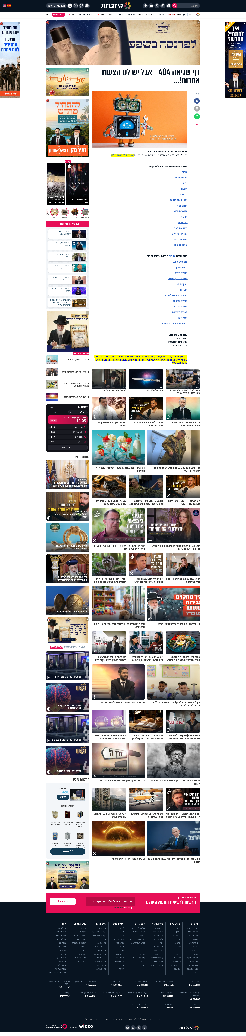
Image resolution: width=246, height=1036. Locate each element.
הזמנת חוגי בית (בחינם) (87, 993)
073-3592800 (116, 985)
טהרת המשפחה (80, 935)
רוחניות (183, 194)
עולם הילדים (150, 14)
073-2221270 (65, 996)
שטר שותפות (170, 14)
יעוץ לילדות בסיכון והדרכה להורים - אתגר (58, 982)
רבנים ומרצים (101, 923)
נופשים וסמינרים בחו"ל (140, 1004)
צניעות (83, 946)
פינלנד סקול (120, 943)
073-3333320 (64, 987)
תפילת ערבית (180, 306)
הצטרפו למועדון (57, 15)
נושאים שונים (118, 923)
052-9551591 (142, 996)
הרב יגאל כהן (101, 943)
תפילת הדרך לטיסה (177, 278)
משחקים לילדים (139, 946)
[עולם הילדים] (87, 5)
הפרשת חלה (81, 961)
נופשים (195, 954)
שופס (110, 14)
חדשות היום (176, 935)
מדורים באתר (175, 923)
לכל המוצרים (68, 851)
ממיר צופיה (196, 1004)
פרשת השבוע (180, 211)
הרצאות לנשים (80, 957)
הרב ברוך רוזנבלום (100, 954)
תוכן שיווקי (177, 969)
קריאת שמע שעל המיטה (175, 295)
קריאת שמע (61, 950)
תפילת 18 (182, 317)
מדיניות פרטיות (192, 928)
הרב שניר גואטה (100, 946)
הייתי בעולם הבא (157, 965)
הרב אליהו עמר (101, 969)
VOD (190, 14)
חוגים (143, 965)
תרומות (96, 14)
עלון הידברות (193, 935)
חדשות (179, 14)
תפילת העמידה (179, 312)
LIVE (72, 14)
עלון (115, 14)
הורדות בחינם (180, 239)
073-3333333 (194, 1007)
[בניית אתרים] (86, 1027)
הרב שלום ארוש (100, 961)
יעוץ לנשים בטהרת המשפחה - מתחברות (189, 994)
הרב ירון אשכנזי (101, 950)
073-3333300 (168, 996)
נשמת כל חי (61, 965)
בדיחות (142, 935)
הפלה (84, 950)
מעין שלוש (182, 284)
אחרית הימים (119, 957)
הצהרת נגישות (192, 969)
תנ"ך (122, 932)
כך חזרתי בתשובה (157, 957)
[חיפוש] (174, 5)
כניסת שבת (177, 261)
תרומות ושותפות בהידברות (165, 981)
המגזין (178, 932)
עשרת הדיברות (119, 939)
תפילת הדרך (61, 957)
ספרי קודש (120, 965)
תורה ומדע (182, 205)
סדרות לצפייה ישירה (138, 943)
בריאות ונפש (120, 954)
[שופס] (81, 5)
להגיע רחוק (159, 954)
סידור (172, 256)
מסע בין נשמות (158, 950)
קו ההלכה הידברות (167, 993)
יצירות (143, 961)
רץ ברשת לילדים (139, 932)
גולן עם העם (158, 946)
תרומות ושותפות (192, 957)
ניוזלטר (195, 939)
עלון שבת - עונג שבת (140, 981)
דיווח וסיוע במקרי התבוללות (112, 993)
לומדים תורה (119, 928)
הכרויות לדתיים (179, 233)
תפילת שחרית (180, 300)
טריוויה (142, 954)
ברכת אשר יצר (60, 969)
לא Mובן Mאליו (158, 932)
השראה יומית (158, 961)
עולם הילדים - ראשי (138, 928)
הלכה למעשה (158, 939)
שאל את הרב (131, 14)
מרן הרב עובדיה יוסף (99, 932)
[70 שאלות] (75, 5)
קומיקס (142, 950)
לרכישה (63, 797)
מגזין (184, 14)
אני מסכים (122, 907)
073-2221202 (142, 1007)
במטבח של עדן (158, 935)
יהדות (184, 171)
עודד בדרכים (159, 928)
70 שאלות (140, 14)
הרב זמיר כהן (160, 14)
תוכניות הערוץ (158, 923)
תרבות (184, 216)
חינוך (122, 950)
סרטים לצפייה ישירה (137, 939)
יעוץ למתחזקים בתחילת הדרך (85, 981)
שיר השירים (61, 961)
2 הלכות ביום (193, 943)
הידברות (194, 923)
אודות (196, 972)
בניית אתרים (74, 1027)
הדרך (178, 272)
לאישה (83, 928)
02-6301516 (195, 999)
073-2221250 (168, 1007)
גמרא (122, 935)
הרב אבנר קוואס (100, 965)
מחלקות (104, 14)
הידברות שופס (193, 961)
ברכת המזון (62, 943)
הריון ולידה (82, 954)
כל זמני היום (67, 447)
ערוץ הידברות (193, 932)
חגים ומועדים (176, 965)
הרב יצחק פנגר (100, 939)
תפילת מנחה (61, 932)
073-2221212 (169, 985)
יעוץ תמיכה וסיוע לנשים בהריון (137, 993)
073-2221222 (194, 985)
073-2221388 (142, 985)
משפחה (178, 946)
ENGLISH (82, 14)
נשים (184, 183)
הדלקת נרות (81, 939)
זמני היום (122, 14)
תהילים (63, 954)
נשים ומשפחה (80, 923)
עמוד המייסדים (192, 965)
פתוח (161, 943)
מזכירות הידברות (194, 981)
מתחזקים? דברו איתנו (56, 5)
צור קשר (89, 14)
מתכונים (83, 932)
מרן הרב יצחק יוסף (99, 935)
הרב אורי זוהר (101, 957)
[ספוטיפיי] (69, 5)
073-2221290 (90, 996)
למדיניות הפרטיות (119, 907)
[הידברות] (116, 5)
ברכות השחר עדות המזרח (174, 323)
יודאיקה (121, 969)
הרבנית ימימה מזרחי (79, 943)
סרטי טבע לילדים (139, 957)
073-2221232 (90, 985)
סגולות (122, 946)
